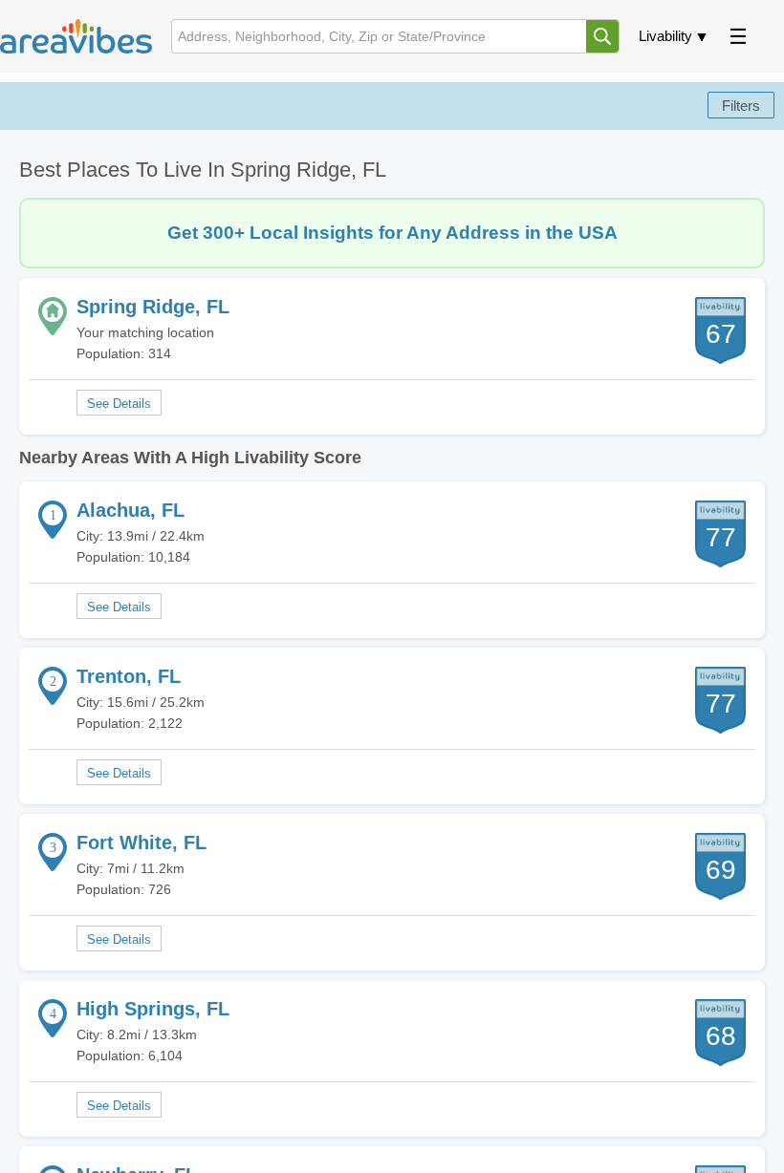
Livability (665, 36)
